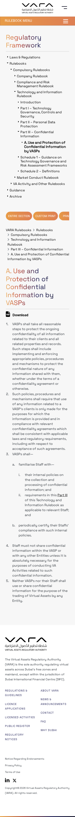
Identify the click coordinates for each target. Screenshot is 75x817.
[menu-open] (66, 8)
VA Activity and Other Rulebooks (39, 184)
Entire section (19, 216)
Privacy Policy (13, 765)
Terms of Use (12, 772)
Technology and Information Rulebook (39, 94)
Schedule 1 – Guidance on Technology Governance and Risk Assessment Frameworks (43, 161)
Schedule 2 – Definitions (40, 171)
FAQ (43, 721)
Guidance (17, 190)
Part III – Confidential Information (37, 249)
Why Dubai (49, 730)
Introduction (30, 102)
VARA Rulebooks (18, 230)
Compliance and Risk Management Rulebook (35, 84)
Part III (63, 495)
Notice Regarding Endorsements (24, 758)
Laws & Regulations (25, 57)
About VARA (50, 690)
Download (20, 315)
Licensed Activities (20, 717)
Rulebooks (44, 230)
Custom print (45, 216)
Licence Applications (15, 706)
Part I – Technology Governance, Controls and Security (41, 112)
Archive (16, 196)
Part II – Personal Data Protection (37, 124)
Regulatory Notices (14, 737)
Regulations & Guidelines (16, 693)
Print (67, 216)
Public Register (17, 726)
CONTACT (47, 712)
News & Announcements (53, 702)
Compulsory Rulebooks (29, 235)
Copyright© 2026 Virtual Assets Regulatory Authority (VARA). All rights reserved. (37, 790)
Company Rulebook (32, 76)
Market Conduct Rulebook (38, 178)
